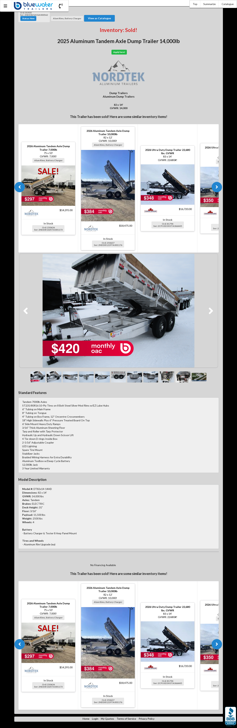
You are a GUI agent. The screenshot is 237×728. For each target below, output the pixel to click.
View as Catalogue (99, 18)
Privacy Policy (146, 718)
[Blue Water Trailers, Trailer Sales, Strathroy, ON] (230, 717)
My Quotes (107, 718)
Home (86, 718)
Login (95, 718)
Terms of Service (126, 718)
